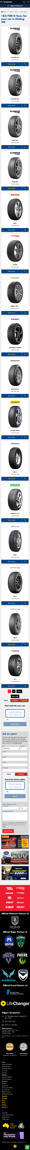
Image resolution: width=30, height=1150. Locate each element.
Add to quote (11, 64)
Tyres (3, 1062)
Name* (4, 752)
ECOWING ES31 (15, 57)
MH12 (15, 596)
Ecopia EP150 (15, 389)
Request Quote (8, 831)
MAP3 (15, 223)
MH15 (15, 638)
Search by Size (6, 1066)
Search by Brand (6, 1068)
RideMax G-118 (15, 513)
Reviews (5, 1107)
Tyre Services (5, 1090)
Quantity (22, 746)
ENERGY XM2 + (15, 306)
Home (4, 12)
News (4, 1103)
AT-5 (15, 679)
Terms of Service (21, 825)
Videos (4, 1105)
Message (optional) (7, 811)
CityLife (15, 264)
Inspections (5, 1085)
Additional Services (7, 1094)
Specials (4, 1096)
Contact (4, 1098)
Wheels (4, 1075)
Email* (4, 762)
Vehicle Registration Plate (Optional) (9, 805)
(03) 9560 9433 (10, 1021)
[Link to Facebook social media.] (15, 1146)
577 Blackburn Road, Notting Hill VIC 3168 (15, 1017)
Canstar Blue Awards (7, 1115)
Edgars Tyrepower (16, 6)
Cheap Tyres (5, 1119)
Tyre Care (4, 1071)
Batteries (4, 1083)
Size (3, 746)
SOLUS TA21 (15, 140)
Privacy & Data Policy (11, 1142)
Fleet (3, 1100)
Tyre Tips (4, 1073)
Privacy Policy (10, 825)
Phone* (4, 757)
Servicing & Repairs (7, 1088)
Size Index (5, 1113)
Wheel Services (6, 1092)
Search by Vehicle (7, 1064)
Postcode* (5, 768)
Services (4, 1081)
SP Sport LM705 (15, 430)
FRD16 (15, 472)
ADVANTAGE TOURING (15, 347)
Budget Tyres (5, 1117)
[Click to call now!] (24, 2)
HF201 (15, 555)
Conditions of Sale (21, 1142)
